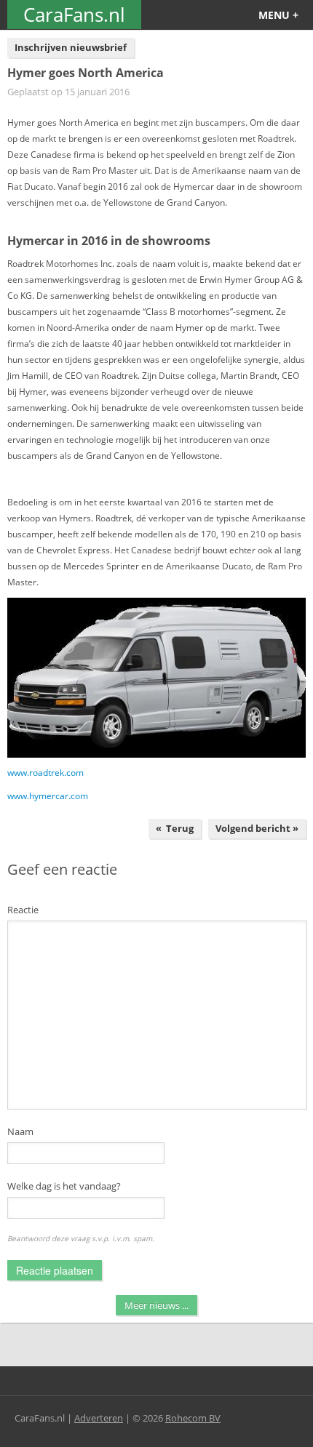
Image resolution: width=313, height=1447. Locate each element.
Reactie (23, 909)
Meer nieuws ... (156, 1305)
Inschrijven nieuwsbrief (71, 47)
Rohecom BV (193, 1417)
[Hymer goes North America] (156, 678)
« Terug (175, 828)
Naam (20, 1131)
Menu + (278, 15)
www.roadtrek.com (45, 772)
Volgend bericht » (256, 828)
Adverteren (98, 1417)
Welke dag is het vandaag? (64, 1186)
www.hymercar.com (47, 796)
